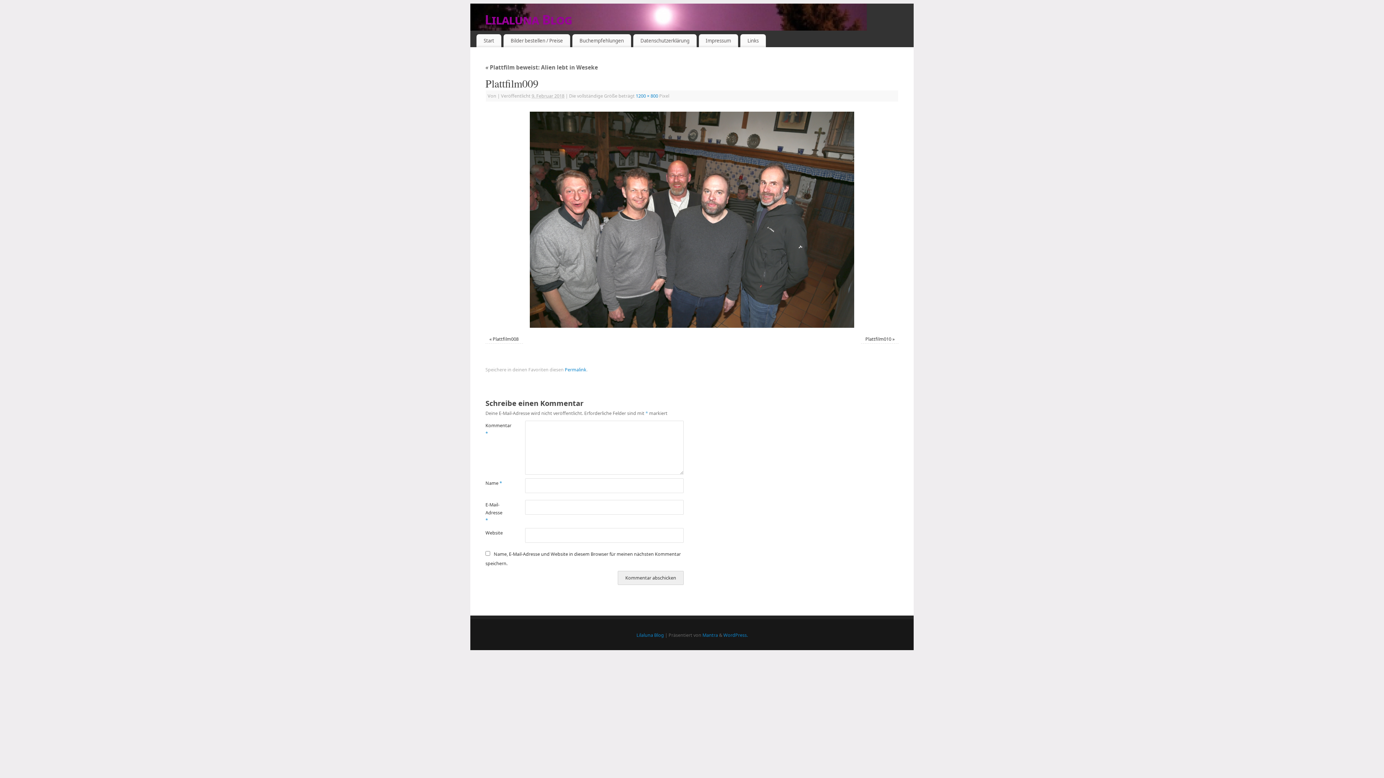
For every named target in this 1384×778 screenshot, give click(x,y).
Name (493, 483)
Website (494, 533)
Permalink (575, 370)
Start (489, 40)
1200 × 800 (647, 96)
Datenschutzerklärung (664, 40)
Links (753, 40)
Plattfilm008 (506, 339)
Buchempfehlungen (602, 40)
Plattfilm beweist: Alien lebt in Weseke (541, 67)
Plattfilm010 (878, 339)
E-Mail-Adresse (493, 512)
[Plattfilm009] (692, 220)
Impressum (718, 40)
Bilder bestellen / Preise (537, 40)
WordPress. (735, 635)
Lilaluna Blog (528, 19)
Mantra (710, 635)
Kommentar (495, 429)
